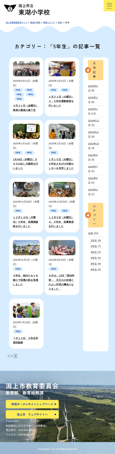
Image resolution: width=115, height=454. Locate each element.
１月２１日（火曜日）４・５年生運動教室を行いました (61, 101)
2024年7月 (93, 169)
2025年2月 (93, 100)
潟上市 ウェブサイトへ (32, 414)
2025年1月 (93, 111)
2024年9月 (93, 157)
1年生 (94, 240)
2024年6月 (93, 180)
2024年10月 (93, 146)
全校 (90, 233)
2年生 (94, 246)
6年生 (94, 269)
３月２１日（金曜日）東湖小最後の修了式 (25, 108)
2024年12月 (93, 123)
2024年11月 (93, 134)
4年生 (94, 257)
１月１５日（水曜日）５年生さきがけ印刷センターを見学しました (61, 164)
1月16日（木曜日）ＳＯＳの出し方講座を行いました (25, 164)
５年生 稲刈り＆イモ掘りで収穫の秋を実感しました (25, 280)
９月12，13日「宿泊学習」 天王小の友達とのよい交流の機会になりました (61, 282)
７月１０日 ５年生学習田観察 (25, 340)
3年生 (94, 252)
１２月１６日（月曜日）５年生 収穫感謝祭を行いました (25, 222)
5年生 (94, 263)
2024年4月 (93, 192)
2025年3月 (93, 88)
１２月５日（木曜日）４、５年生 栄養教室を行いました (61, 222)
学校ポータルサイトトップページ (32, 404)
